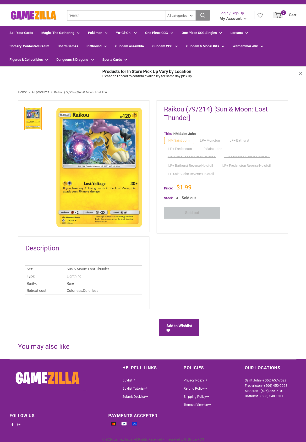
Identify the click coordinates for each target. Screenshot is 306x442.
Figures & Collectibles (26, 59)
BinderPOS (196, 439)
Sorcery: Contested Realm (29, 46)
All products (40, 92)
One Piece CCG (156, 33)
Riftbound (94, 46)
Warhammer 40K (245, 46)
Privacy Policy (194, 380)
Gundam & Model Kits (202, 46)
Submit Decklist (133, 396)
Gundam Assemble (129, 46)
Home (22, 92)
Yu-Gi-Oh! (123, 33)
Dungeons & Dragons (72, 59)
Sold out (192, 212)
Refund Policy (194, 388)
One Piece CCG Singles (199, 33)
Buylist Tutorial (133, 388)
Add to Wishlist (179, 326)
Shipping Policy (195, 396)
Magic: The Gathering (57, 33)
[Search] (203, 15)
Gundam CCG (162, 46)
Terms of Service (196, 405)
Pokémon (95, 33)
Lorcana (236, 33)
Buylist (127, 380)
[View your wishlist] (260, 15)
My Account (231, 18)
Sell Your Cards (21, 33)
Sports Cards (112, 59)
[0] (278, 15)
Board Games (68, 46)
